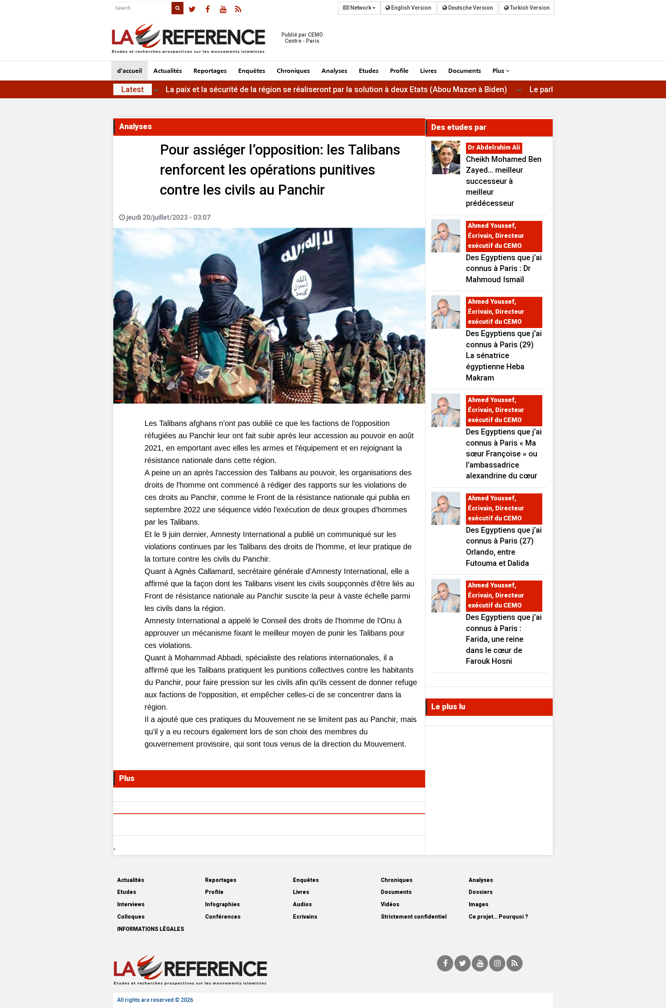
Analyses (334, 70)
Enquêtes (251, 70)
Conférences (222, 917)
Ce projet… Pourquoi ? (498, 917)
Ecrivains (305, 917)
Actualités (167, 70)
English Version (410, 8)
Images (478, 904)
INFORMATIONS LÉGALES (150, 929)
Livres (428, 70)
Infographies (222, 904)
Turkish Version (529, 8)
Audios (302, 904)
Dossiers (481, 892)
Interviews (131, 904)
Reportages (210, 70)
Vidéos (390, 904)
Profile (399, 70)
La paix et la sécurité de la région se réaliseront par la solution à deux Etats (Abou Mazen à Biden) (365, 89)
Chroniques (293, 70)
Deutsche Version (470, 8)
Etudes (368, 70)
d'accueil (129, 70)
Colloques (131, 917)
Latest (132, 89)
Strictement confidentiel (414, 917)
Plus (499, 70)
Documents (464, 70)
